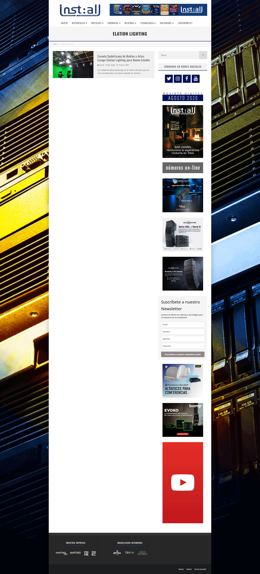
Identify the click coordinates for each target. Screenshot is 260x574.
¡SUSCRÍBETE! (185, 23)
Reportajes (78, 23)
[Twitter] (169, 79)
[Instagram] (178, 79)
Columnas (166, 23)
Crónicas (113, 23)
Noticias (96, 23)
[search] (203, 55)
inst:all (101, 65)
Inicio (64, 23)
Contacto (189, 569)
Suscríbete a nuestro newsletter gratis (183, 354)
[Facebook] (187, 79)
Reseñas (129, 23)
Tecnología (147, 23)
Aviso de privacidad (200, 569)
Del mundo (111, 65)
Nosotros (181, 569)
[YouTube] (196, 79)
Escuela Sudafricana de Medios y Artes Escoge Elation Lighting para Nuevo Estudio (124, 58)
